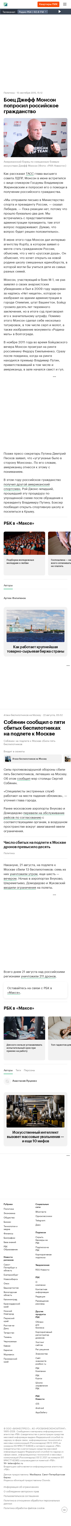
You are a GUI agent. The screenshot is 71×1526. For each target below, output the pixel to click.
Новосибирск (11, 1278)
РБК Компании (41, 1369)
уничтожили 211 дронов (38, 975)
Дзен (38, 1224)
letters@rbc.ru (15, 1463)
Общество (9, 1217)
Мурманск (9, 1354)
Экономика (9, 1213)
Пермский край (9, 1319)
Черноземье (10, 1341)
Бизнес (7, 1221)
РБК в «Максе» (19, 523)
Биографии (9, 1237)
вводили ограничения (20, 887)
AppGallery (41, 1412)
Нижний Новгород (9, 1312)
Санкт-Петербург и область (10, 1267)
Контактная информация (41, 1291)
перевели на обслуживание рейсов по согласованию (34, 814)
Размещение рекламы (41, 1302)
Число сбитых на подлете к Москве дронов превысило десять (35, 845)
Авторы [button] (8, 585)
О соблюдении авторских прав (21, 1491)
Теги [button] (18, 1070)
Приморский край (10, 1360)
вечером (10, 878)
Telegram (40, 1220)
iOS (37, 1403)
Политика (9, 92)
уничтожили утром (24, 873)
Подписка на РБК (42, 1249)
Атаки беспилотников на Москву (22, 714)
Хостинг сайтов (40, 1343)
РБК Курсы (39, 1377)
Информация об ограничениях (21, 1486)
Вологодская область (10, 1293)
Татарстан (9, 1332)
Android (40, 1407)
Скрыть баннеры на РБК (42, 1239)
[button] (24, 553)
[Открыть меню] (64, 4)
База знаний (10, 1242)
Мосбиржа (35, 1474)
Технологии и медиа (10, 1228)
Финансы (8, 1233)
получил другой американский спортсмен (27, 486)
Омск (6, 1283)
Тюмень (8, 1336)
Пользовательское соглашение (21, 1495)
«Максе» (13, 992)
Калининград (10, 1299)
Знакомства (41, 1353)
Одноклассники (44, 1215)
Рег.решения (41, 1349)
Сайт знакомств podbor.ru (41, 1360)
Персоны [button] (29, 1070)
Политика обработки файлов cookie (24, 1507)
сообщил (23, 778)
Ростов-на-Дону (9, 1327)
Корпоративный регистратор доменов (41, 1334)
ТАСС (30, 173)
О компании (41, 1283)
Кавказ (7, 1345)
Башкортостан (11, 1287)
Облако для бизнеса (40, 1324)
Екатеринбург (11, 1274)
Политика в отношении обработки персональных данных (32, 1501)
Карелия (8, 1349)
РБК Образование (11, 1248)
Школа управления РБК (41, 1385)
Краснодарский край (12, 1305)
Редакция (40, 1296)
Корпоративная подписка (44, 1256)
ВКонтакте (41, 1211)
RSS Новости (42, 1269)
